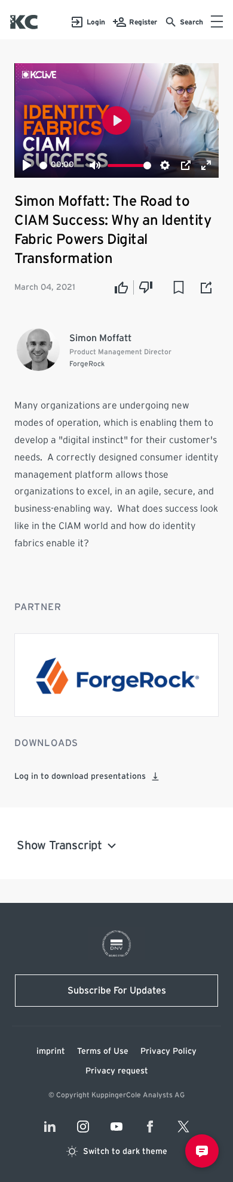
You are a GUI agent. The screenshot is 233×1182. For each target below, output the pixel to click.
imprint (50, 1051)
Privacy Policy (168, 1051)
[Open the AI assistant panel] (202, 1151)
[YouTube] (116, 1126)
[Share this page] (206, 287)
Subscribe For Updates (117, 990)
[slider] (43, 165)
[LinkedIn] (49, 1126)
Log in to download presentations (80, 776)
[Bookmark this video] (179, 287)
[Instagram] (83, 1126)
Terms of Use (102, 1051)
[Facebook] (150, 1126)
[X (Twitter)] (183, 1126)
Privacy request (116, 1071)
